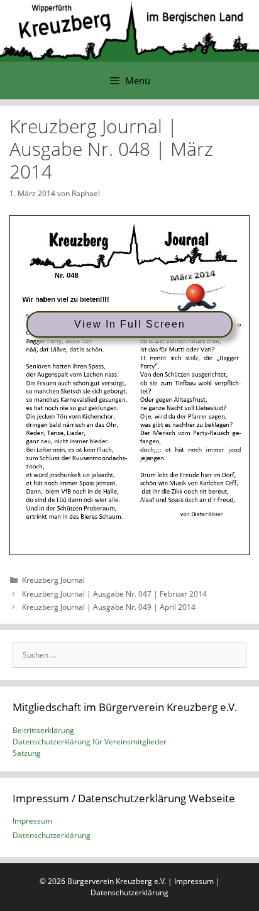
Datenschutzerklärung (52, 835)
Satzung (27, 753)
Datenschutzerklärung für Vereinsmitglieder (90, 741)
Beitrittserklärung (43, 730)
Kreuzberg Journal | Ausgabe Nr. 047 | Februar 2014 (114, 593)
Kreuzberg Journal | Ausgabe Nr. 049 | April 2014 (109, 607)
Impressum (32, 820)
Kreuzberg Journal (53, 580)
